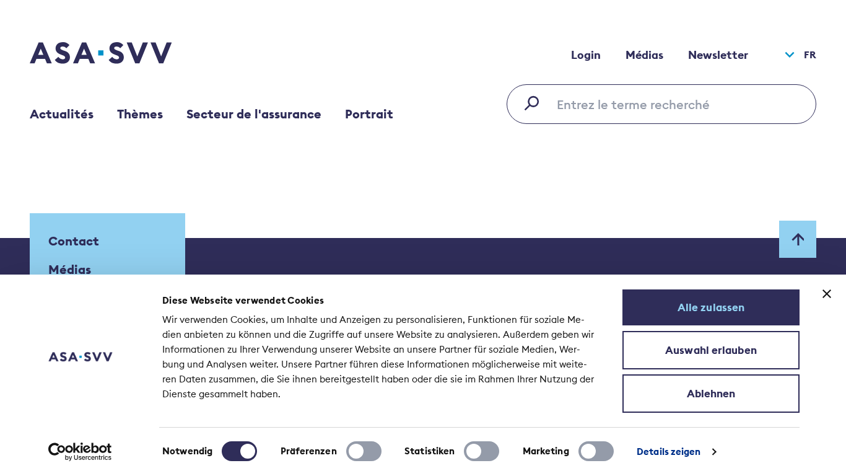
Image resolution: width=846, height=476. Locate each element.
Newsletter (718, 55)
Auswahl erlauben (711, 350)
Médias (644, 55)
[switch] (364, 451)
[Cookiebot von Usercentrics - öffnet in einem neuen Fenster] (80, 452)
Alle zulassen (711, 307)
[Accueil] (123, 54)
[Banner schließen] (826, 293)
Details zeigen (668, 451)
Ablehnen (711, 393)
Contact (73, 241)
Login (586, 55)
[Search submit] (535, 103)
